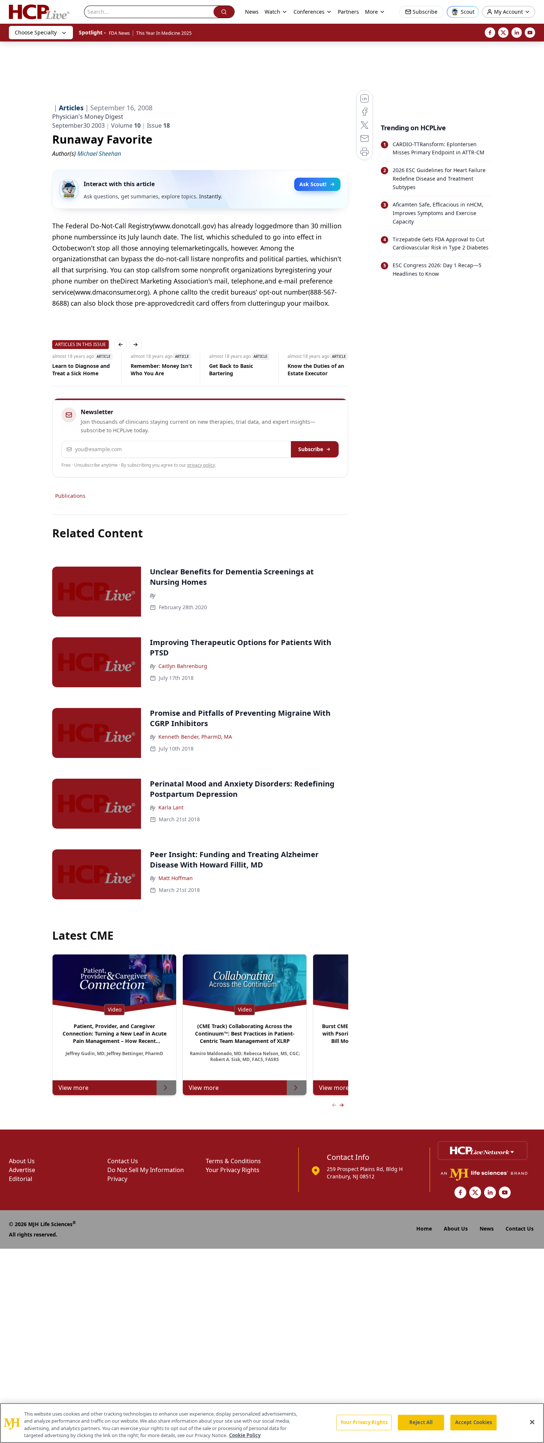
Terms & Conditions (233, 1161)
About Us (22, 1161)
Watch (272, 11)
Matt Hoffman (175, 878)
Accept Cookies (473, 1422)
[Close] (532, 1422)
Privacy (117, 1179)
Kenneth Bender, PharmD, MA (195, 736)
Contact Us (122, 1161)
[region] (272, 1423)
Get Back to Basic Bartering (231, 369)
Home (424, 1228)
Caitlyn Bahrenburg (182, 666)
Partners (348, 11)
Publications (70, 495)
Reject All (421, 1422)
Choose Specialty (36, 32)
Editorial (20, 1179)
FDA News (119, 33)
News (252, 11)
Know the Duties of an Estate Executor (316, 369)
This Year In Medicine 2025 (164, 33)
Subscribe (310, 449)
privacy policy (201, 465)
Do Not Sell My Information (145, 1170)
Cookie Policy (245, 1435)
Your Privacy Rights (232, 1170)
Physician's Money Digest (87, 117)
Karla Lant (171, 807)
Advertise (22, 1170)
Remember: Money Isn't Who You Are (161, 369)
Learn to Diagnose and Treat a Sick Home (81, 369)
